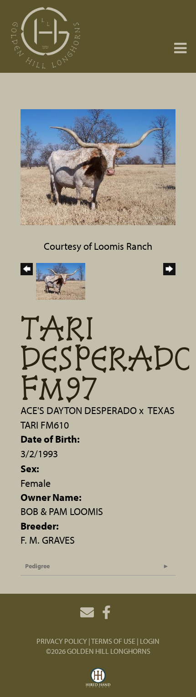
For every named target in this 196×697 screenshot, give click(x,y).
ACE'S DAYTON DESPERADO (79, 410)
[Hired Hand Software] (98, 678)
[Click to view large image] (98, 166)
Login (150, 641)
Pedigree (37, 566)
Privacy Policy (61, 641)
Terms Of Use (113, 641)
